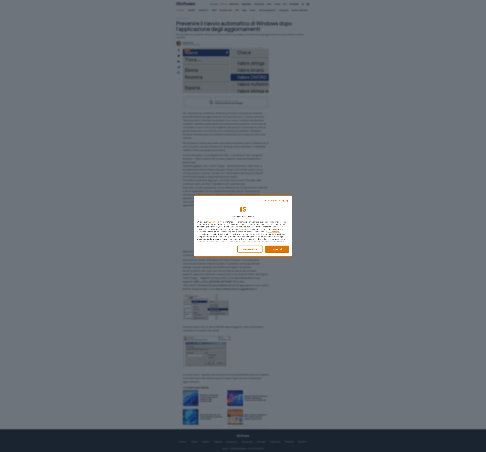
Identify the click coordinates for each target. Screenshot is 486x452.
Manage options (250, 249)
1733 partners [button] (213, 222)
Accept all (277, 249)
